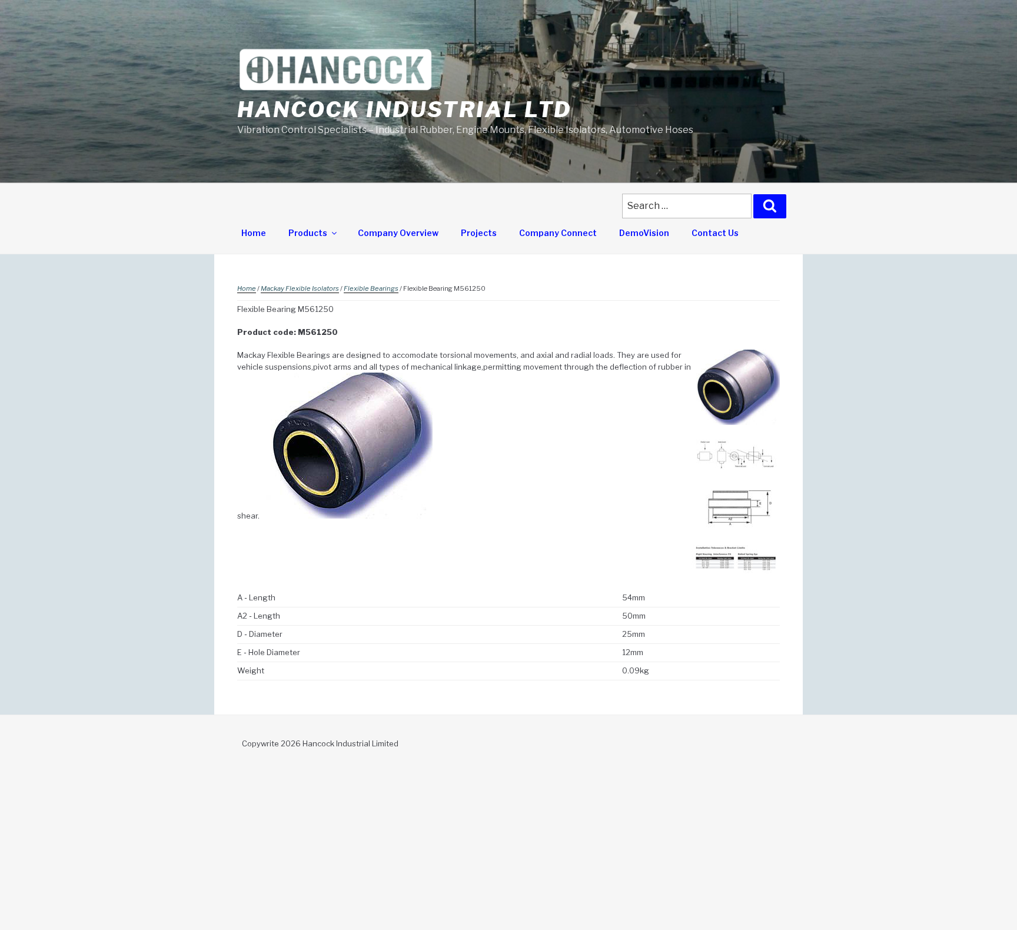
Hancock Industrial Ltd (404, 109)
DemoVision (644, 233)
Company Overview (398, 233)
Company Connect (558, 233)
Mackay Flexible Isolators (300, 288)
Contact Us (715, 233)
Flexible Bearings (371, 288)
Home (253, 233)
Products (307, 233)
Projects (479, 233)
